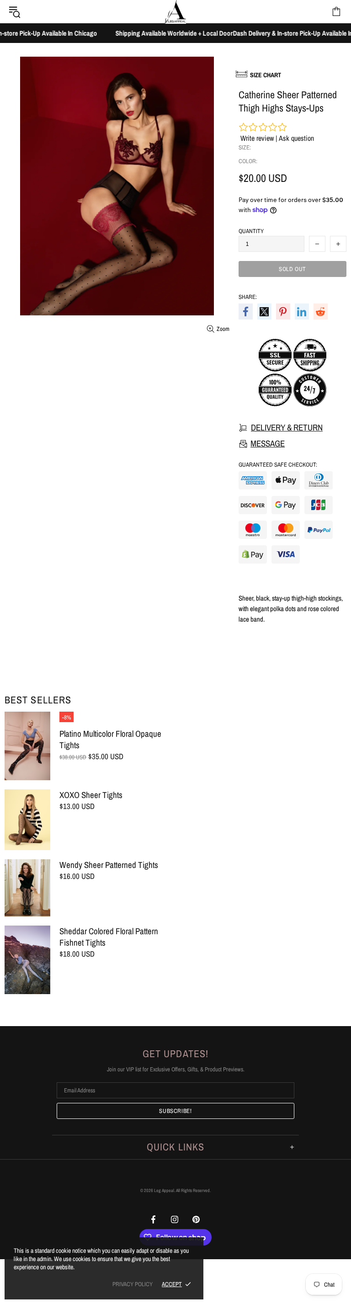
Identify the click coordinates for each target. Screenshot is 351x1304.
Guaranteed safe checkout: (278, 464)
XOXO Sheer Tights (90, 795)
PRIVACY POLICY (132, 1284)
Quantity (251, 231)
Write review (257, 138)
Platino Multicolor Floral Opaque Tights (110, 739)
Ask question (296, 138)
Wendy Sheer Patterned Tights (108, 865)
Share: (248, 297)
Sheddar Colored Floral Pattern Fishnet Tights (108, 937)
